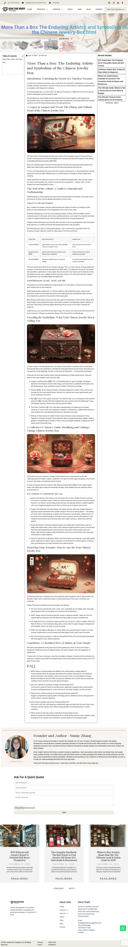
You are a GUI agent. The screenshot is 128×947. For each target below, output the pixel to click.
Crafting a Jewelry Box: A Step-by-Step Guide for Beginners (111, 71)
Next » (116, 103)
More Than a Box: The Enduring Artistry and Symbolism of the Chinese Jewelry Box (13, 59)
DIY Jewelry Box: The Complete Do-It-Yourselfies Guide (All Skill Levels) (111, 63)
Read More (19, 878)
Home (30, 9)
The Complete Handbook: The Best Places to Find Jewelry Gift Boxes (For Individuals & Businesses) (64, 856)
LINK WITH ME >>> (17, 762)
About (70, 9)
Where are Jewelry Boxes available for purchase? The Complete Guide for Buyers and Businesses (110, 80)
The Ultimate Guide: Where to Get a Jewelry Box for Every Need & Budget (111, 91)
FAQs (80, 9)
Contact (99, 9)
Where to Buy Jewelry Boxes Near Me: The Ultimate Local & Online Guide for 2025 (108, 856)
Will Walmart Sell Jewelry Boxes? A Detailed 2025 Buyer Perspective (20, 856)
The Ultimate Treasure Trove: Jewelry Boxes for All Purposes (110, 98)
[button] (109, 2)
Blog (89, 9)
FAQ (4, 62)
